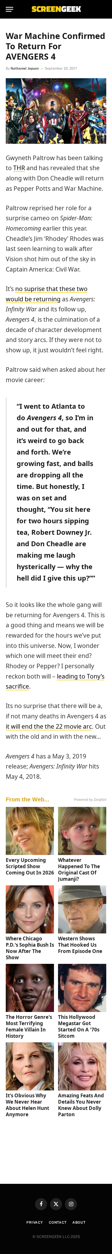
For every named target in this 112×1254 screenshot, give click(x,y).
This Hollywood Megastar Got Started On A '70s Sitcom (78, 1026)
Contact (58, 1222)
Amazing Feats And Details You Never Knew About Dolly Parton (81, 1105)
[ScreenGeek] (56, 9)
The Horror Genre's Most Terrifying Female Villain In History (29, 1026)
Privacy (34, 1222)
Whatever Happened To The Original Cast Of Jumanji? (79, 869)
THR (19, 168)
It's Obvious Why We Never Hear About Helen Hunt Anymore (27, 1105)
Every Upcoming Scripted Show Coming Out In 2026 (30, 866)
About (79, 1222)
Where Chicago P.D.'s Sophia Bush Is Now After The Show (30, 948)
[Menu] (9, 9)
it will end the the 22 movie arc (49, 726)
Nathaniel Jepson (25, 68)
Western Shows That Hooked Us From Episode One (80, 944)
